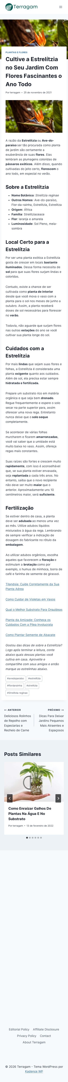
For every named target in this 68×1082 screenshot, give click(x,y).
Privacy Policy (26, 1036)
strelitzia (32, 685)
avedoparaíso (15, 678)
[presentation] (34, 782)
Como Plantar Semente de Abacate (30, 635)
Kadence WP (34, 1071)
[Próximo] (58, 798)
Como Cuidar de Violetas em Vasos (30, 599)
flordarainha (14, 685)
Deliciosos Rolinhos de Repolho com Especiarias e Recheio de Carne (17, 720)
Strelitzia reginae (17, 692)
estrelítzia (34, 678)
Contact (45, 1036)
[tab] (27, 838)
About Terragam (34, 1042)
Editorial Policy (19, 1029)
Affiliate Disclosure (46, 1029)
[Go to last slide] (10, 798)
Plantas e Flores (17, 52)
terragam (15, 92)
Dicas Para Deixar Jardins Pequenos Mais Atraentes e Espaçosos (51, 720)
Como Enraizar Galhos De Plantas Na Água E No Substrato (29, 813)
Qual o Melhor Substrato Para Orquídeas (34, 609)
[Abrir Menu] (60, 7)
